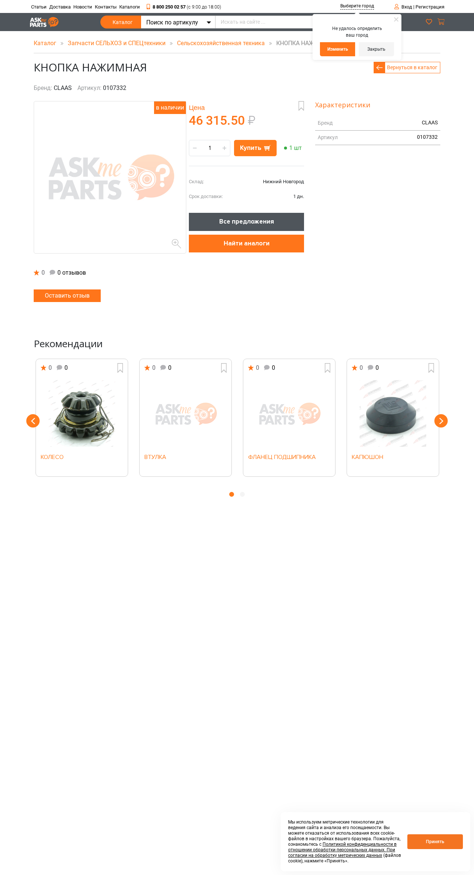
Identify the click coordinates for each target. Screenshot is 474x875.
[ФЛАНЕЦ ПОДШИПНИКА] (289, 413)
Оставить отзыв (67, 295)
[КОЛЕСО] (82, 413)
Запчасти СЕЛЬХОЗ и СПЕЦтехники (117, 43)
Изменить (337, 49)
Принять (435, 841)
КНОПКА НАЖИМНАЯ (303, 43)
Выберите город (357, 6)
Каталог (123, 22)
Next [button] (441, 421)
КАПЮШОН (367, 457)
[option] (82, 418)
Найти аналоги (247, 243)
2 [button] (242, 494)
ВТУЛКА (155, 457)
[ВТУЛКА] (185, 413)
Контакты (106, 7)
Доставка (60, 7)
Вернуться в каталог (412, 67)
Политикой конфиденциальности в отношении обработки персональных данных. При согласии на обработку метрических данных (342, 850)
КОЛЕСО (52, 457)
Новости (82, 7)
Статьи (39, 7)
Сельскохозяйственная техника (221, 43)
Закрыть (376, 49)
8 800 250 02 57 (187, 7)
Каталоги (129, 7)
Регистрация (429, 7)
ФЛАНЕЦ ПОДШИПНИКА (282, 457)
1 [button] (231, 494)
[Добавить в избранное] (301, 106)
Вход (406, 7)
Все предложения (246, 221)
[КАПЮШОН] (393, 413)
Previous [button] (33, 421)
